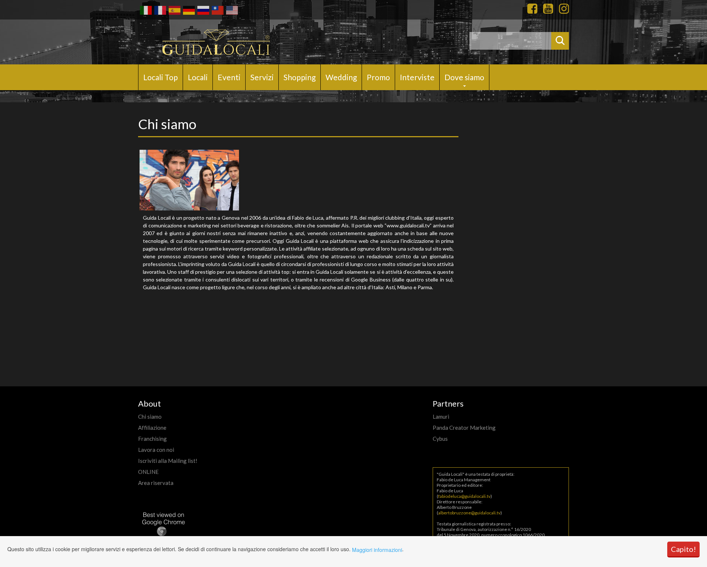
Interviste (417, 77)
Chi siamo (150, 416)
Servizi (262, 77)
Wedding (341, 77)
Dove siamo (464, 77)
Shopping (300, 77)
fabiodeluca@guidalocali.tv (464, 496)
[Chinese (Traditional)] (217, 9)
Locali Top (160, 77)
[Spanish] (174, 9)
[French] (159, 9)
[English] (231, 9)
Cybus (440, 438)
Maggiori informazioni (377, 549)
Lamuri (441, 416)
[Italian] (145, 9)
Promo (378, 77)
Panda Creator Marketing (464, 427)
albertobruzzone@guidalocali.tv (469, 512)
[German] (188, 9)
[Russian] (203, 9)
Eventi (229, 77)
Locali (198, 77)
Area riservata (155, 482)
